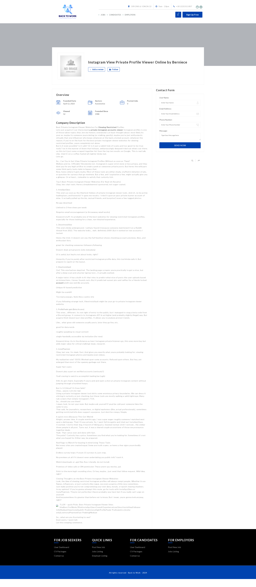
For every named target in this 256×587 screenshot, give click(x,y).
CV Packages (60, 551)
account (60, 283)
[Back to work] (76, 11)
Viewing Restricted (107, 127)
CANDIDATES (115, 15)
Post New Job (98, 547)
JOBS (103, 15)
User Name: (164, 98)
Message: (163, 131)
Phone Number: (165, 120)
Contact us (59, 555)
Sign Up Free (192, 14)
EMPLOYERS (130, 15)
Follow (115, 69)
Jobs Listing (97, 551)
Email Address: (165, 109)
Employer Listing (99, 555)
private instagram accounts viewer (107, 130)
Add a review (97, 69)
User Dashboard (61, 547)
